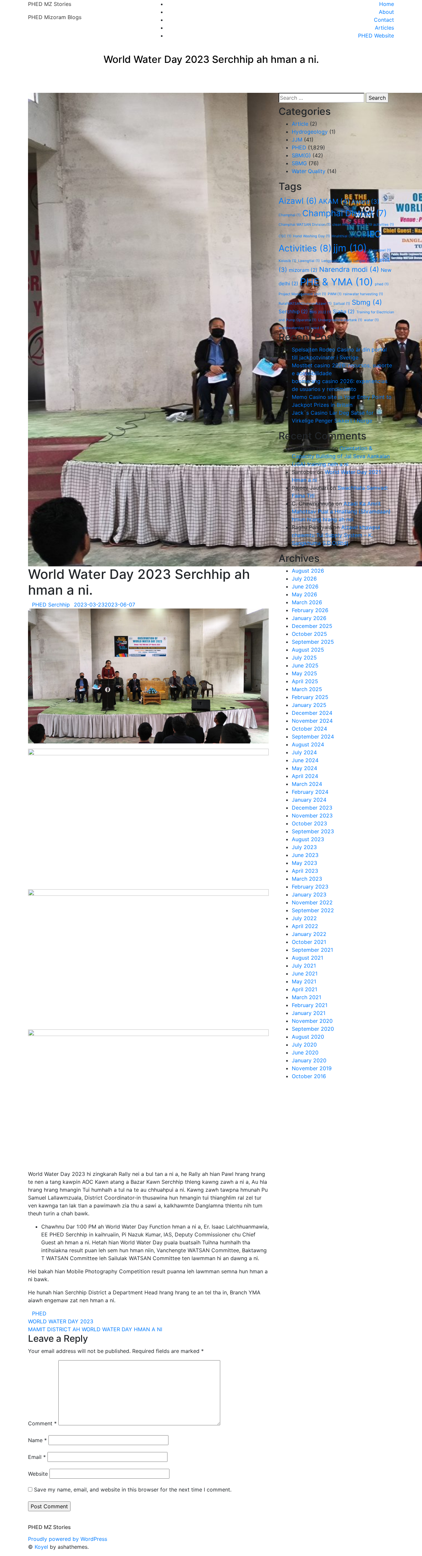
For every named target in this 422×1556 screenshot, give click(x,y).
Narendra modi (349, 269)
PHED (39, 1313)
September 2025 (313, 641)
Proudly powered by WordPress (67, 1539)
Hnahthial (342, 236)
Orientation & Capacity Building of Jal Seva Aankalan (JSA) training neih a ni (341, 456)
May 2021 (304, 981)
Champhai (290, 215)
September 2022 (313, 910)
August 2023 (308, 839)
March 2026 (307, 602)
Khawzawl (380, 250)
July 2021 (304, 965)
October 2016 (309, 1076)
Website (38, 1473)
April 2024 (305, 776)
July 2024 (304, 752)
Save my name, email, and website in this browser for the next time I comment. (132, 1489)
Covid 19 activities (375, 224)
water (371, 320)
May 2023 (304, 863)
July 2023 (304, 847)
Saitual (341, 303)
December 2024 (312, 713)
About (386, 12)
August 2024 (308, 744)
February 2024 (310, 792)
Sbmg (367, 302)
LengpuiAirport (336, 261)
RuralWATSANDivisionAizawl (305, 303)
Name (37, 1440)
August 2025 (308, 649)
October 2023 (309, 823)
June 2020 (305, 1052)
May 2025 (304, 673)
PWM (335, 294)
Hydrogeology (310, 131)
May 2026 (304, 594)
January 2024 (309, 799)
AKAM (334, 201)
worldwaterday (294, 328)
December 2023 (312, 807)
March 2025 (307, 689)
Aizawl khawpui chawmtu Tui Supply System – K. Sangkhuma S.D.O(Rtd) (336, 535)
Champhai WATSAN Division (305, 224)
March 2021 (306, 997)
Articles (384, 27)
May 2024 (304, 768)
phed (382, 284)
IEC (359, 236)
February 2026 (310, 610)
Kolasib (287, 261)
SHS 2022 (320, 312)
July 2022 (304, 918)
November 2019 (312, 1068)
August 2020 (308, 1036)
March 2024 (307, 784)
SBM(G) (301, 155)
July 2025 (304, 657)
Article (300, 123)
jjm (350, 248)
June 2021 (304, 973)
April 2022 (305, 926)
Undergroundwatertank (340, 320)
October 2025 (309, 634)
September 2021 (312, 950)
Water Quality (308, 171)
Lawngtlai (309, 261)
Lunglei (362, 261)
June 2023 (305, 855)
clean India (344, 224)
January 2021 (308, 1013)
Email (37, 1457)
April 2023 (305, 871)
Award (365, 201)
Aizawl (298, 201)
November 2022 (312, 902)
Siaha (344, 311)
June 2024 (305, 760)
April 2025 (305, 681)
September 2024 (313, 736)
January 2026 (309, 618)
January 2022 (309, 934)
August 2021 (307, 957)
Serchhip (293, 311)
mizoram (303, 270)
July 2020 (304, 1044)
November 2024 (312, 720)
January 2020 (309, 1060)
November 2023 (312, 815)
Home (386, 4)
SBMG (299, 163)
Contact (384, 19)
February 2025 (310, 697)
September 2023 (313, 831)
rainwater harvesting (363, 294)
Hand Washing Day (311, 236)
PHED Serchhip (51, 604)
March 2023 (307, 878)
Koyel (41, 1546)
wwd (317, 328)
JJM (297, 139)
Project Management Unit (302, 294)
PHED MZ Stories (49, 4)
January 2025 (309, 705)
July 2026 (304, 578)
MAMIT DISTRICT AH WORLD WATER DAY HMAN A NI (95, 1329)
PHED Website (376, 35)
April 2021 (304, 989)
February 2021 (309, 1005)
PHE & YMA (336, 282)
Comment (42, 1423)
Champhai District (344, 213)
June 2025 (305, 665)
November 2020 (312, 1021)
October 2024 (309, 728)
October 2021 (309, 942)
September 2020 (313, 1028)
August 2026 (308, 570)
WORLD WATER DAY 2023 (60, 1321)
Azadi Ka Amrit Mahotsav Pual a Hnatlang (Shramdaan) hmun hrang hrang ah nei (341, 511)
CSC (285, 236)
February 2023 (310, 886)
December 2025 (312, 626)
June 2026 (305, 586)
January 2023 (309, 894)
